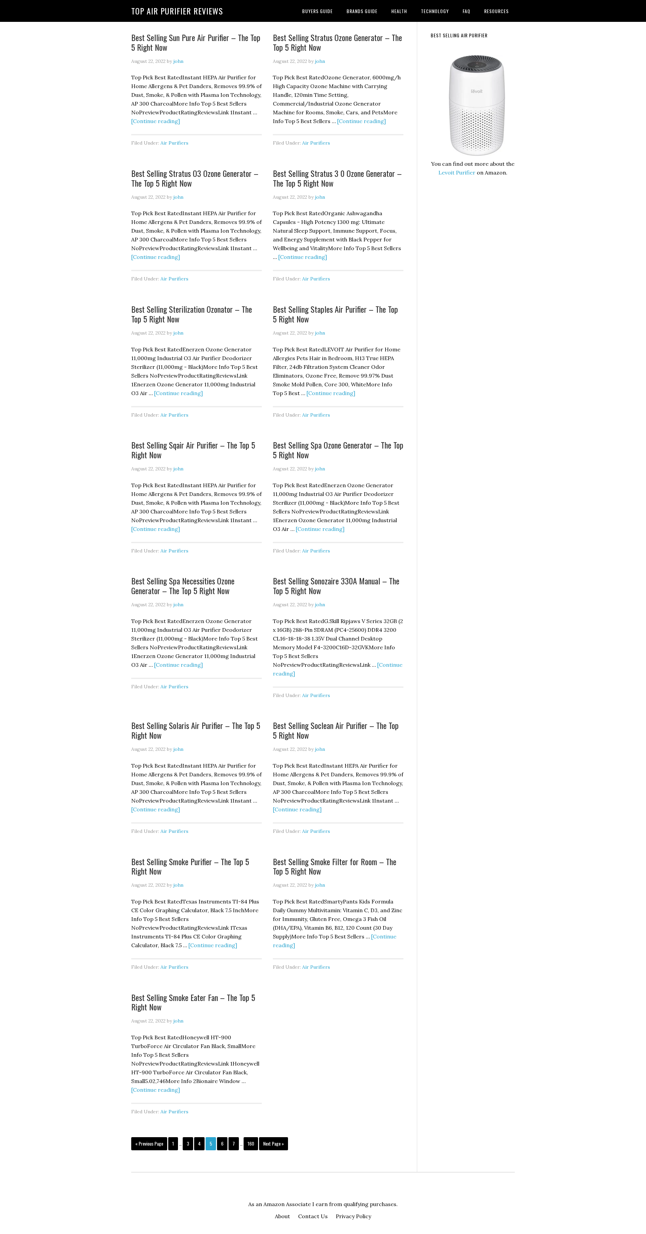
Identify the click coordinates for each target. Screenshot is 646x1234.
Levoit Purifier (456, 172)
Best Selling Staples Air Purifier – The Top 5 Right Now (335, 314)
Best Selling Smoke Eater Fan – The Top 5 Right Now (193, 1002)
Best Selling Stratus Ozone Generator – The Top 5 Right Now (337, 42)
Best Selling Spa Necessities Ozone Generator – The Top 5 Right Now (183, 585)
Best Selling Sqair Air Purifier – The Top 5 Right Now (193, 450)
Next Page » (273, 1145)
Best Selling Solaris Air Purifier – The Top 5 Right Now (195, 730)
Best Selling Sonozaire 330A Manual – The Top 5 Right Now (336, 585)
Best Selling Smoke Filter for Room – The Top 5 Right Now (334, 866)
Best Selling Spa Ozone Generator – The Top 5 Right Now (338, 450)
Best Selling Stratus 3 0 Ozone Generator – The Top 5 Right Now (337, 178)
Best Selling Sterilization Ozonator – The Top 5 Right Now (191, 314)
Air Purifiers (174, 143)
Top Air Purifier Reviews (177, 11)
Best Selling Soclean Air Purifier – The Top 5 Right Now (336, 730)
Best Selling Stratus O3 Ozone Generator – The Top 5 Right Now (194, 178)
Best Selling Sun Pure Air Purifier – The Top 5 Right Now (195, 42)
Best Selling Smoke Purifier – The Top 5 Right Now (190, 866)
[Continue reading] (155, 121)
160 (251, 1143)
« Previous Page (149, 1145)
